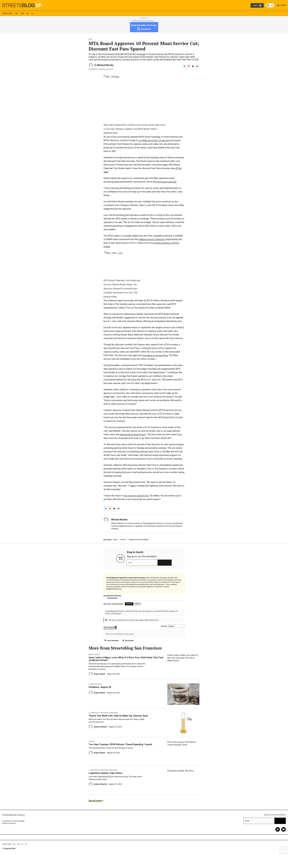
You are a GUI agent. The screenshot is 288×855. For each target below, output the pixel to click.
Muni (90, 39)
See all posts (95, 800)
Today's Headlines (95, 684)
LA (28, 13)
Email (130, 563)
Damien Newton (100, 727)
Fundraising (113, 712)
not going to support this (136, 495)
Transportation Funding (139, 540)
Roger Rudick (99, 674)
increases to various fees (155, 355)
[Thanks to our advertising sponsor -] (144, 27)
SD (32, 13)
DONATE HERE (7, 13)
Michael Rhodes (105, 65)
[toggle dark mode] (270, 5)
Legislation (113, 770)
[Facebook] (277, 829)
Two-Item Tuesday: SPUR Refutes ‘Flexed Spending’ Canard (120, 744)
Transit (91, 741)
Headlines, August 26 (100, 687)
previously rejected (166, 181)
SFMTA (122, 540)
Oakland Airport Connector (152, 239)
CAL (16, 13)
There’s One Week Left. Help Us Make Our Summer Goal (118, 715)
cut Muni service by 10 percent (154, 140)
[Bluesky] (283, 829)
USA (22, 13)
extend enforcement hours (133, 434)
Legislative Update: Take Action (105, 773)
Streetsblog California (99, 712)
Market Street (94, 654)
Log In (255, 5)
